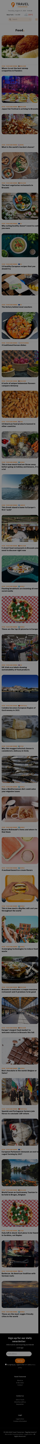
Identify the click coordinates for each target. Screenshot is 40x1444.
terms (26, 739)
